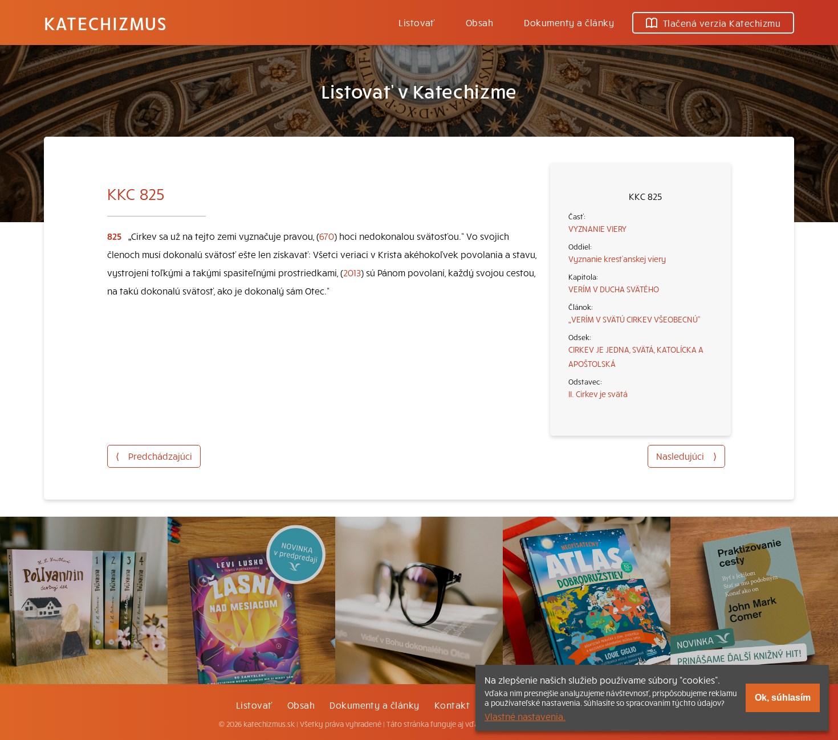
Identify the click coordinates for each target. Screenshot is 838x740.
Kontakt (452, 704)
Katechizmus (105, 22)
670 (326, 236)
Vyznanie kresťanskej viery (617, 259)
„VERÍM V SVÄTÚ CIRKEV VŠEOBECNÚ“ (634, 319)
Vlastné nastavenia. (525, 716)
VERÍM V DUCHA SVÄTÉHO (613, 289)
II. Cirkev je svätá (598, 394)
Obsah (479, 22)
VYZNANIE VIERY (597, 228)
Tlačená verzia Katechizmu (721, 22)
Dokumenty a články (569, 22)
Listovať (416, 22)
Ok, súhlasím (783, 697)
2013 (352, 272)
